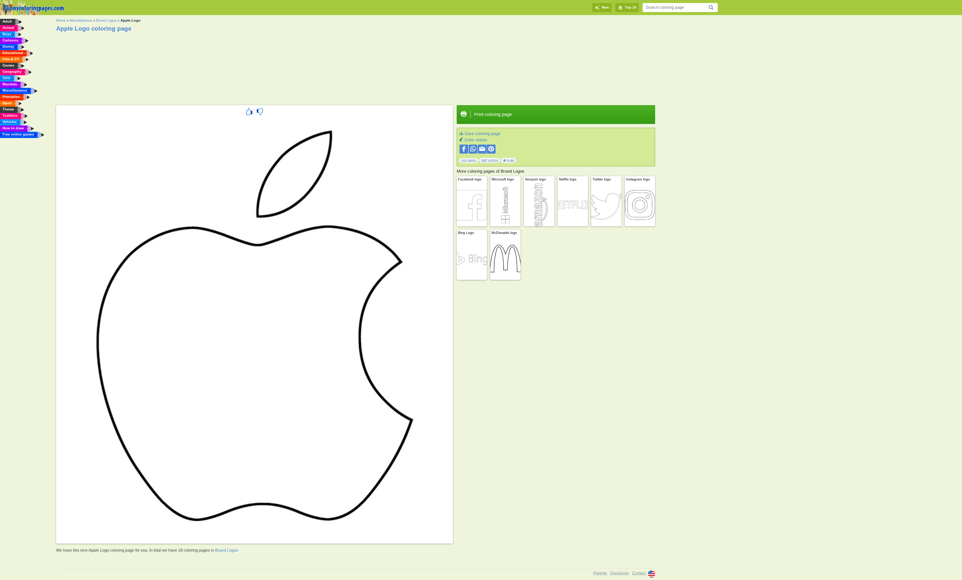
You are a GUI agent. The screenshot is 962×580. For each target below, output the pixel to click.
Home (61, 20)
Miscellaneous (81, 20)
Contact (639, 573)
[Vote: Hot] (249, 112)
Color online (475, 140)
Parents (600, 573)
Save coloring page (482, 133)
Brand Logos (106, 20)
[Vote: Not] (260, 112)
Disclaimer (619, 573)
